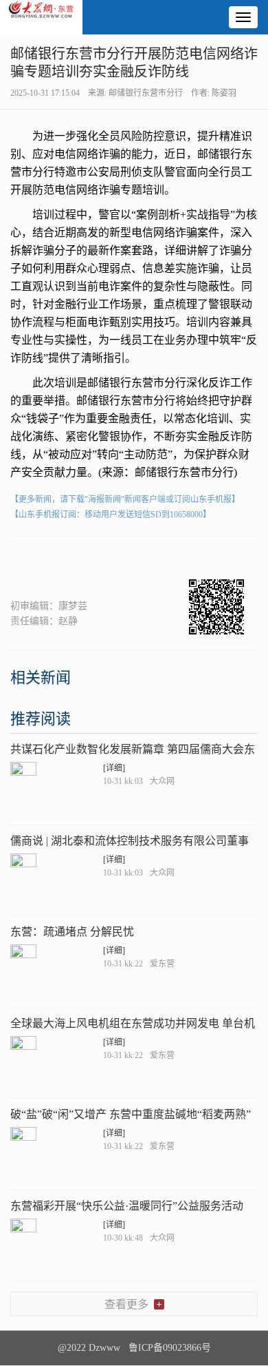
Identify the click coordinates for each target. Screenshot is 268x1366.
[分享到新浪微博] (61, 560)
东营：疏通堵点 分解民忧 (72, 932)
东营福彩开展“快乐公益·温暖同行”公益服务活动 (126, 1206)
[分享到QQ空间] (94, 560)
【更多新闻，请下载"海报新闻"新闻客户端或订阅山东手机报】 (125, 499)
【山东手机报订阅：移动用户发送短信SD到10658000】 (110, 514)
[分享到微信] (27, 560)
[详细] (114, 768)
